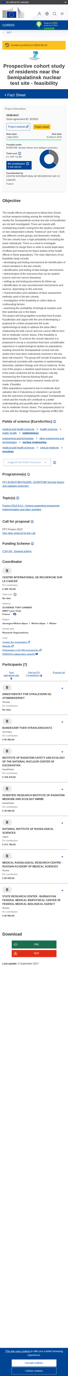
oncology (8, 451)
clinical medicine (49, 447)
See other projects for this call (18, 533)
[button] (46, 13)
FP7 (9, 32)
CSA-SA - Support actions (16, 551)
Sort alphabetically (11, 674)
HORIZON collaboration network (22, 654)
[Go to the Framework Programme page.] (34, 55)
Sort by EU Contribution (33, 674)
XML (36, 944)
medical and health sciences (18, 429)
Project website (17, 127)
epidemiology (30, 433)
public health (9, 433)
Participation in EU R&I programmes (24, 650)
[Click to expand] (62, 688)
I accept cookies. (34, 1363)
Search (54, 13)
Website (10, 646)
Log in (39, 13)
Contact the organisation (19, 642)
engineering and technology (18, 438)
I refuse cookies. (34, 1370)
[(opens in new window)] (13, 12)
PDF (36, 953)
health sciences (49, 429)
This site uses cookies (18, 1351)
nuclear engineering (34, 442)
